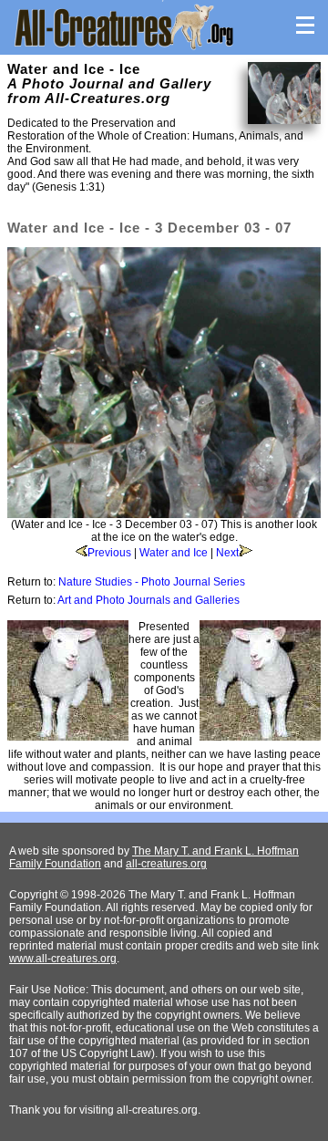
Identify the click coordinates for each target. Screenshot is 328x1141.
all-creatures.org (166, 863)
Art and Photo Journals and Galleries (148, 600)
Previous (109, 552)
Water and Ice (173, 552)
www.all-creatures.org (63, 958)
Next (227, 552)
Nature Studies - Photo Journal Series (151, 582)
